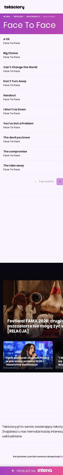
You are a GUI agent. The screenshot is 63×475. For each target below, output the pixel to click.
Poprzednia (46, 181)
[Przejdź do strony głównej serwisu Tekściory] (14, 6)
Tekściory (18, 16)
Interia (6, 16)
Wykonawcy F (33, 16)
